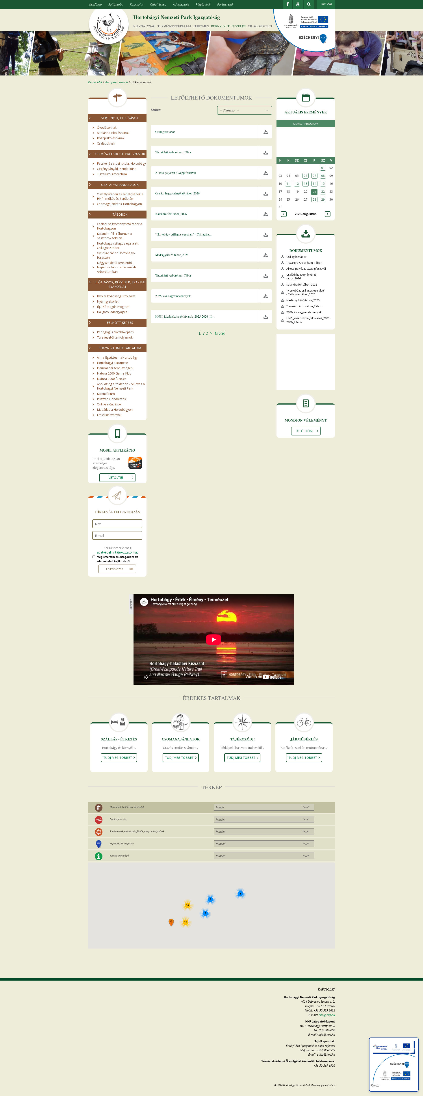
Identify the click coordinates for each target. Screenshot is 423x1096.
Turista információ (119, 855)
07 (314, 175)
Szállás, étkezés (118, 819)
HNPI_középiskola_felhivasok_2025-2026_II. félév (308, 320)
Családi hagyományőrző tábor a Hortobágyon (119, 226)
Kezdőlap (95, 4)
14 (314, 183)
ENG (329, 4)
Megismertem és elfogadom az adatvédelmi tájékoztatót (117, 559)
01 (323, 168)
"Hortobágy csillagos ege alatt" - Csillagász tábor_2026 (305, 292)
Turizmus (201, 26)
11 (288, 183)
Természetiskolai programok (120, 154)
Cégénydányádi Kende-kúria (116, 169)
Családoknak (106, 143)
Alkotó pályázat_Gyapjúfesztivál (306, 269)
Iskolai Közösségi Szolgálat (116, 296)
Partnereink (225, 4)
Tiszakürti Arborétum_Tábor (304, 263)
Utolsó (220, 333)
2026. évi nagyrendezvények (303, 312)
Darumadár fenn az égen (115, 368)
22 (323, 191)
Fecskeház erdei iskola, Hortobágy (121, 163)
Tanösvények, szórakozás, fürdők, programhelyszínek (137, 831)
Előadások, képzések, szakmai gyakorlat (120, 284)
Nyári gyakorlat (108, 301)
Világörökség (260, 26)
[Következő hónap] (327, 214)
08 (323, 175)
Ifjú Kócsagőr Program (113, 307)
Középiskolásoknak (110, 138)
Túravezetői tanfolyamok (115, 337)
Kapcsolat (136, 4)
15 (323, 183)
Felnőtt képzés (120, 322)
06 (305, 175)
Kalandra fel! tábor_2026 (301, 284)
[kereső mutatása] (309, 4)
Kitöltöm (304, 431)
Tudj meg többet (117, 757)
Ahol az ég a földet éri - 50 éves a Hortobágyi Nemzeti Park (121, 386)
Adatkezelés (181, 4)
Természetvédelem (174, 26)
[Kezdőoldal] (109, 27)
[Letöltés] (265, 132)
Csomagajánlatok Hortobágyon (119, 204)
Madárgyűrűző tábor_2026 (302, 300)
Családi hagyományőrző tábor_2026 (301, 276)
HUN (323, 4)
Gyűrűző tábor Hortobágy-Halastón (116, 255)
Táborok (119, 214)
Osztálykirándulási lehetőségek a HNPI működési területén (120, 196)
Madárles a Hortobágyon (115, 409)
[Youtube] (297, 4)
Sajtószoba (115, 4)
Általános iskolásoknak (113, 133)
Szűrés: (156, 110)
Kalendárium (106, 394)
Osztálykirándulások (120, 185)
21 (314, 192)
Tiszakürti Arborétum (112, 174)
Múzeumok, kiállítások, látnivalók (127, 807)
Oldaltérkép (158, 4)
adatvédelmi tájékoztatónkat (117, 552)
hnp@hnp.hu (327, 1015)
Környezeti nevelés (228, 26)
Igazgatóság (144, 26)
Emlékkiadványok (109, 415)
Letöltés (116, 477)
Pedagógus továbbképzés (115, 332)
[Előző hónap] (284, 214)
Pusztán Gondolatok (111, 399)
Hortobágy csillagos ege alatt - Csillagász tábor (119, 245)
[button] (171, 922)
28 (314, 199)
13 (305, 183)
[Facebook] (287, 4)
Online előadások (109, 404)
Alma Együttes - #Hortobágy (117, 357)
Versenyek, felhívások (119, 118)
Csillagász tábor (296, 257)
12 (297, 183)
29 (323, 199)
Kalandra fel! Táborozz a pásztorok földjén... (114, 236)
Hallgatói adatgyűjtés (112, 312)
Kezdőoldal (95, 82)
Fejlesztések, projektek (122, 843)
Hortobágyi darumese (112, 363)
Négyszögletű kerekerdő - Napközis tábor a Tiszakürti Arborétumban (116, 267)
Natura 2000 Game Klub (114, 373)
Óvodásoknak (107, 127)
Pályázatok (203, 4)
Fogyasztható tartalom (120, 348)
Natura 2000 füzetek (111, 379)
